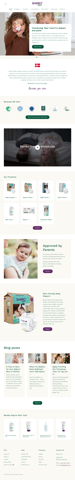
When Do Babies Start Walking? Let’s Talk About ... (37, 370)
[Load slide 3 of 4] (37, 57)
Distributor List (25, 464)
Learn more (37, 46)
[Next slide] (42, 57)
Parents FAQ (24, 454)
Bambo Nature (11, 474)
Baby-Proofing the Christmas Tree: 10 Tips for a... (60, 370)
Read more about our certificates (37, 117)
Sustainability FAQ (26, 456)
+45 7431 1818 (65, 463)
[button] (5, 4)
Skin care (8, 220)
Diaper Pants (27, 197)
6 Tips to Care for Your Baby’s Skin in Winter (13, 369)
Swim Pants (62, 197)
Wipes (25, 220)
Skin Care (41, 459)
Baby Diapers (10, 197)
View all (37, 228)
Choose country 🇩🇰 (9, 464)
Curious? (47, 271)
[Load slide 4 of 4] (39, 57)
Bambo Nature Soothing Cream (62, 436)
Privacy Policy (7, 462)
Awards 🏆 (7, 454)
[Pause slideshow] (46, 57)
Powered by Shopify (18, 474)
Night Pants (44, 197)
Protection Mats (46, 220)
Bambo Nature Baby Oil (10, 436)
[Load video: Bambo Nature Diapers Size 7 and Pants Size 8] (37, 147)
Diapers (47, 329)
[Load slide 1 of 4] (32, 57)
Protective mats (43, 464)
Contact (23, 462)
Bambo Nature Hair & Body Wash (28, 436)
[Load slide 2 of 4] (34, 57)
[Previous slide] (28, 57)
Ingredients (24, 459)
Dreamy (41, 456)
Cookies (6, 459)
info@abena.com (65, 465)
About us (6, 456)
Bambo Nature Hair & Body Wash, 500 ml (45, 436)
